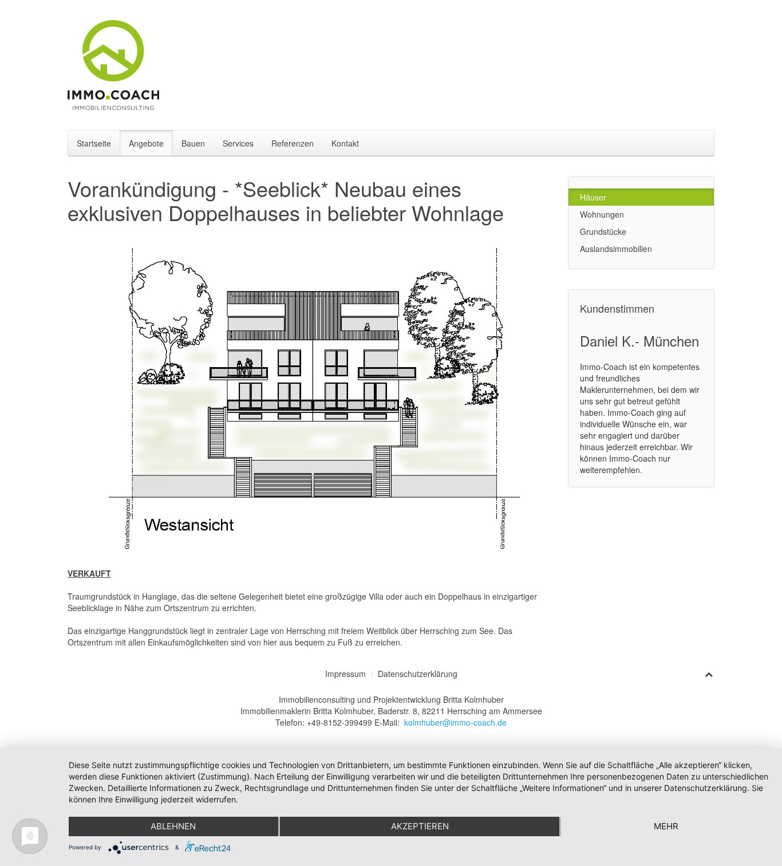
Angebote (146, 143)
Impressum (345, 673)
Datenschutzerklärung (417, 673)
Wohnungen (602, 214)
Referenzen (292, 143)
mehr (666, 826)
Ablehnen (173, 826)
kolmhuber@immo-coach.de (455, 722)
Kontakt (345, 143)
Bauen (193, 143)
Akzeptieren (420, 826)
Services (238, 143)
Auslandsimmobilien (616, 248)
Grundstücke (603, 231)
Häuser (593, 197)
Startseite (94, 143)
